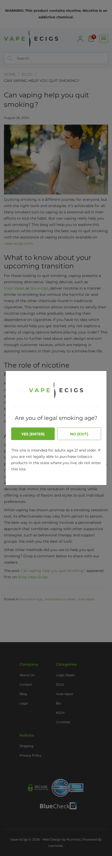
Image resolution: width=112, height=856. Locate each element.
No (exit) (79, 434)
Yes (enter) (33, 434)
